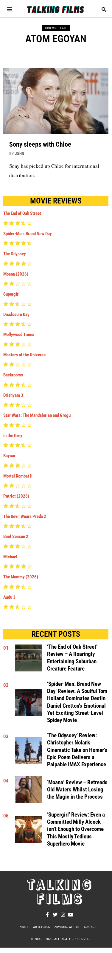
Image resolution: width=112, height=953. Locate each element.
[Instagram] (62, 914)
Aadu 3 (9, 597)
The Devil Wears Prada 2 (24, 516)
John (19, 153)
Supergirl (11, 294)
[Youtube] (70, 914)
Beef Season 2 (15, 536)
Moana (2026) (15, 274)
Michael (10, 557)
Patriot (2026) (16, 496)
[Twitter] (55, 914)
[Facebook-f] (47, 914)
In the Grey (12, 435)
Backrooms (13, 375)
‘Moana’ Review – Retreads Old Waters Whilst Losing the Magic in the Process (77, 789)
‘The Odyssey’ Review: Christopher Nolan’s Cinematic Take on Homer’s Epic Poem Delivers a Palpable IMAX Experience (77, 750)
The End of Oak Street (22, 213)
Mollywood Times (18, 334)
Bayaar (9, 455)
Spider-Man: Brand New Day (27, 233)
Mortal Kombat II (17, 476)
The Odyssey (14, 253)
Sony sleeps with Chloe (40, 144)
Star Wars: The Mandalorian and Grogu (37, 415)
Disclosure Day (16, 314)
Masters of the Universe (24, 355)
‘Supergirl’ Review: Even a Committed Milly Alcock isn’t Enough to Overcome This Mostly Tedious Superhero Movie (76, 829)
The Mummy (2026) (20, 577)
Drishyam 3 (13, 395)
